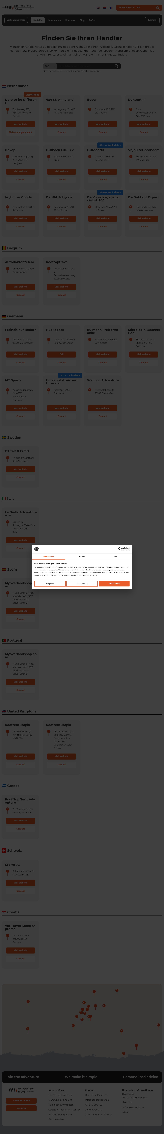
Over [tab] (115, 556)
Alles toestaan (114, 584)
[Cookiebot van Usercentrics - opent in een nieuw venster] (120, 549)
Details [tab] (82, 556)
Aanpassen (80, 584)
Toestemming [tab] (48, 556)
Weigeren (50, 584)
